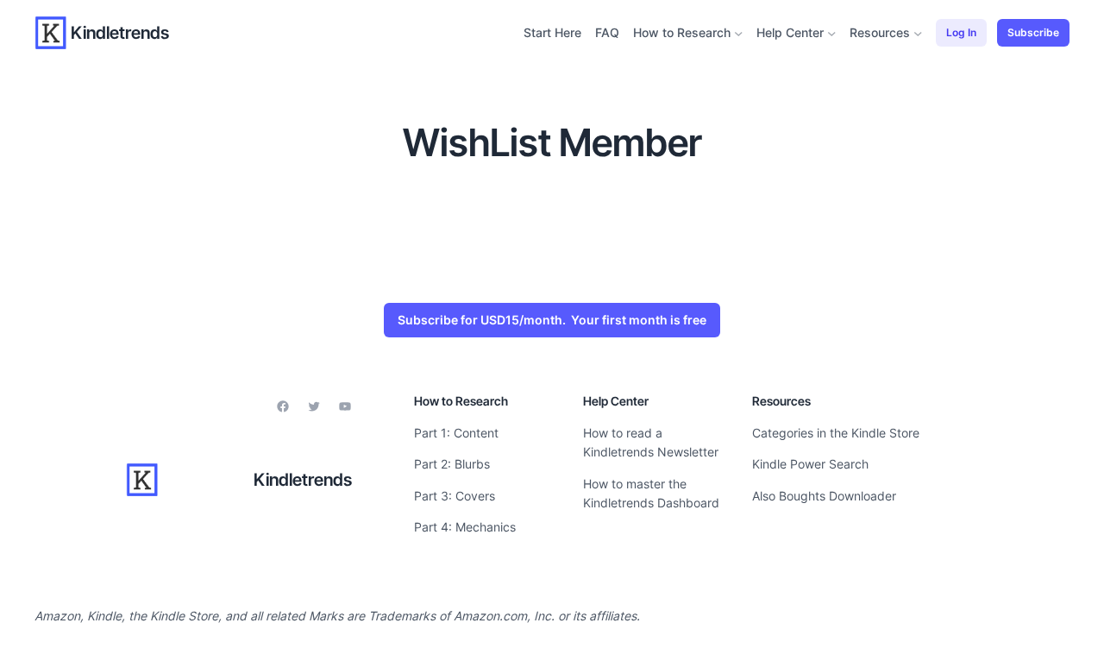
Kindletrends (120, 32)
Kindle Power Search (810, 463)
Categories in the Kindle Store (835, 432)
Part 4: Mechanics (465, 526)
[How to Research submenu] (738, 33)
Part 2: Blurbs (452, 463)
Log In (961, 32)
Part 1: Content (456, 432)
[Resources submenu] (918, 33)
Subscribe (1033, 32)
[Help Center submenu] (832, 33)
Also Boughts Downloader (824, 495)
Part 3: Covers (454, 495)
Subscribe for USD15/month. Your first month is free (552, 319)
